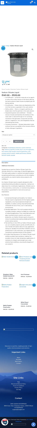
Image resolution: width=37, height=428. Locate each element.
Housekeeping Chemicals (14, 147)
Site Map (18, 389)
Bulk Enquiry (18, 361)
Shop (7, 45)
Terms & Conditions (18, 385)
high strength (12, 151)
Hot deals (18, 359)
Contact (18, 363)
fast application (30, 149)
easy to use (22, 149)
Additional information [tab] (8, 165)
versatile (13, 155)
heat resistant (5, 151)
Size (3, 131)
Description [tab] (5, 162)
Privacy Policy (18, 387)
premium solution (10, 153)
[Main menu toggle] (2, 2)
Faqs (18, 382)
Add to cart (18, 141)
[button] (35, 3)
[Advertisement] (18, 24)
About (18, 357)
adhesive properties (10, 149)
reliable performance (21, 153)
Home (3, 45)
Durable (17, 149)
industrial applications (21, 151)
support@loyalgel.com (18, 409)
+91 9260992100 (18, 407)
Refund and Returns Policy (18, 384)
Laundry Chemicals (11, 89)
